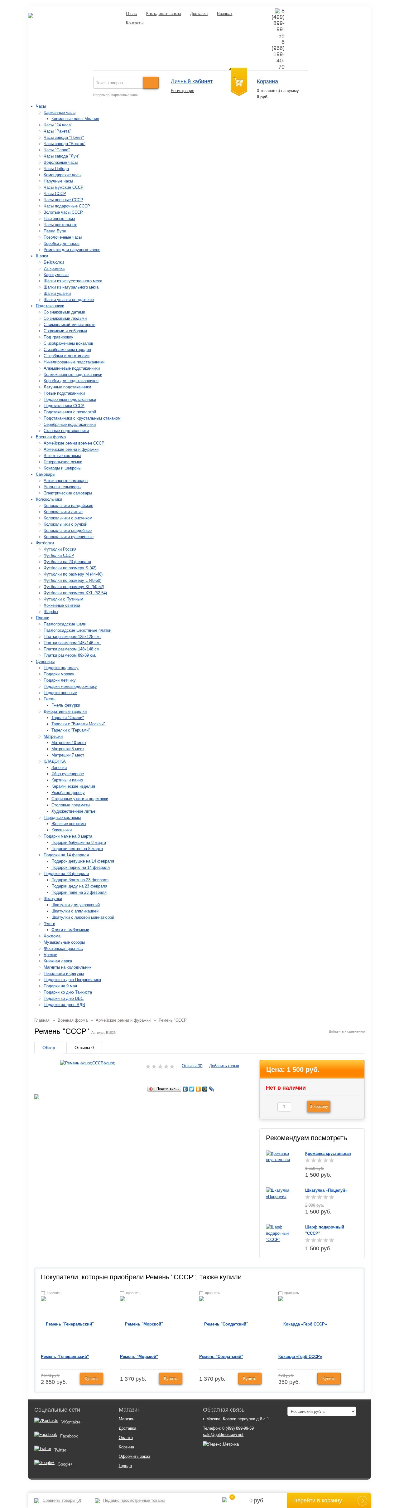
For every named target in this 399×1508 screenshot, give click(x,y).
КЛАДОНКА (55, 761)
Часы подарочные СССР (67, 206)
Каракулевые (56, 274)
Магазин (126, 1419)
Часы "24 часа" (58, 125)
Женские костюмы (68, 823)
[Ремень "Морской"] (141, 1323)
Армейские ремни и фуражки (71, 449)
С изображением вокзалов (68, 343)
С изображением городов (67, 349)
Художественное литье (73, 811)
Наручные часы (58, 181)
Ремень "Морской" (139, 1356)
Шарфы (51, 611)
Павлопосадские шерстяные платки (77, 630)
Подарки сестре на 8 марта (77, 848)
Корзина (267, 81)
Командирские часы (62, 175)
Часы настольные (60, 224)
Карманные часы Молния (75, 118)
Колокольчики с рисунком (68, 518)
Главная (42, 1020)
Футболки (45, 543)
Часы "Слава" (57, 150)
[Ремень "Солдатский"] (223, 1323)
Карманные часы (124, 95)
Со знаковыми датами (64, 312)
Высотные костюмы (62, 455)
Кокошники (61, 830)
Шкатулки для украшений (75, 904)
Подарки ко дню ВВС (64, 998)
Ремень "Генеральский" (65, 1356)
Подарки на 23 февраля (66, 873)
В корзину (319, 1106)
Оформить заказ (134, 1456)
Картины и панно (67, 780)
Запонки (59, 767)
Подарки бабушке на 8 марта (78, 842)
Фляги (49, 923)
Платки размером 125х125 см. (72, 636)
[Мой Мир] (205, 1089)
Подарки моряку (59, 674)
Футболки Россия (60, 549)
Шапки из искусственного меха (73, 281)
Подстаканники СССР (64, 405)
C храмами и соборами (65, 330)
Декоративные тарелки (65, 711)
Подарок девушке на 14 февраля (82, 861)
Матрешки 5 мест (67, 749)
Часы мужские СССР (64, 187)
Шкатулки (53, 898)
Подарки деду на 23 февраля (79, 886)
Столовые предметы (70, 805)
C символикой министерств (69, 324)
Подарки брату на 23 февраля (79, 880)
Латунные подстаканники (67, 387)
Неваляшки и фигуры (64, 973)
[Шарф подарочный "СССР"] (281, 1233)
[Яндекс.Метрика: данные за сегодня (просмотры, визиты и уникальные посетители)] (221, 1444)
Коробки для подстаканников (71, 380)
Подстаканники (50, 306)
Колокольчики (49, 499)
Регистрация (182, 90)
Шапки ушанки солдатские (69, 299)
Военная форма (51, 437)
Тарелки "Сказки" (67, 717)
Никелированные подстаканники (74, 362)
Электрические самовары (68, 493)
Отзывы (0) (192, 1065)
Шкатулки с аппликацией (75, 911)
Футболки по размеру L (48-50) (72, 580)
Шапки (42, 256)
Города (125, 1465)
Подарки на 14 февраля (66, 855)
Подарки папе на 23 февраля (79, 892)
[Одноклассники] (198, 1089)
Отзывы (84, 1047)
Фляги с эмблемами (70, 929)
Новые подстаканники (64, 393)
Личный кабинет (192, 81)
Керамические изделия (73, 786)
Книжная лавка (58, 961)
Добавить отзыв (224, 1065)
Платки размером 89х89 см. (70, 655)
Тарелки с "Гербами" (70, 730)
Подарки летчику (60, 680)
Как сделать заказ (163, 13)
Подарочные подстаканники (70, 399)
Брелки (50, 954)
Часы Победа (56, 168)
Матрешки (53, 736)
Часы (41, 106)
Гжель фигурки (65, 705)
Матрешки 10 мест (68, 742)
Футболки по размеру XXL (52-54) (75, 593)
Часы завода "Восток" (64, 143)
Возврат (224, 13)
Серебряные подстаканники (70, 424)
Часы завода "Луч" (61, 156)
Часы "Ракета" (57, 131)
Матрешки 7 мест (67, 755)
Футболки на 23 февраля (67, 561)
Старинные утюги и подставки (79, 798)
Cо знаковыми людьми (65, 318)
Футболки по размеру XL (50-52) (74, 586)
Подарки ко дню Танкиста (68, 992)
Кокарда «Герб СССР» (300, 1356)
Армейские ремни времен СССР (74, 443)
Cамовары (45, 474)
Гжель (49, 699)
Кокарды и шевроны (62, 468)
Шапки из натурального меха (71, 287)
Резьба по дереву (68, 792)
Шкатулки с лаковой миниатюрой (82, 917)
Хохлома (52, 936)
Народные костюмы (62, 817)
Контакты (134, 23)
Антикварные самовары (66, 480)
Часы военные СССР (63, 199)
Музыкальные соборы (64, 942)
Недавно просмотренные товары (134, 1500)
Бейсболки (54, 262)
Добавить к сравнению (347, 1031)
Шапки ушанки (57, 293)
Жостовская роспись (63, 948)
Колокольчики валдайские (68, 505)
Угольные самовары (62, 486)
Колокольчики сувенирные (69, 536)
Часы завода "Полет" (64, 137)
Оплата (126, 1437)
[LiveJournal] (211, 1089)
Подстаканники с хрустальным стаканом (82, 418)
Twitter (60, 1450)
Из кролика (54, 268)
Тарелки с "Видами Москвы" (78, 724)
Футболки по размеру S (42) (70, 568)
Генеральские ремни (63, 462)
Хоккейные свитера (62, 605)
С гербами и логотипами (66, 355)
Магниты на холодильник (67, 967)
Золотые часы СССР (63, 212)
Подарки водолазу (61, 667)
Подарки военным (60, 692)
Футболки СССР (59, 555)
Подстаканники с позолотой (70, 412)
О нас (131, 13)
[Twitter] (192, 1089)
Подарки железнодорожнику (70, 686)
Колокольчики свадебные (68, 530)
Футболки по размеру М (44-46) (73, 574)
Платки (42, 617)
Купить (91, 1378)
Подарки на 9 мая (60, 986)
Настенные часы (59, 218)
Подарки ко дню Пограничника (72, 979)
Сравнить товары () (62, 1500)
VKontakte (70, 1422)
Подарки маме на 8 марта (68, 836)
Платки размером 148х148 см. (72, 649)
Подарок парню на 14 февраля (80, 867)
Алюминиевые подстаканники (72, 368)
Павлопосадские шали (65, 624)
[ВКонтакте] (185, 1089)
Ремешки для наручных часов (72, 249)
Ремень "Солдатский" (221, 1356)
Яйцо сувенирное (67, 773)
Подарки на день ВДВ (64, 1004)
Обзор (48, 1047)
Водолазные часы (61, 162)
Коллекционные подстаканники (73, 374)
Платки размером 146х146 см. (72, 642)
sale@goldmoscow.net (223, 1434)
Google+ (65, 1464)
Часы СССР (55, 193)
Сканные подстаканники (66, 430)
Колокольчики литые (63, 511)
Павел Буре (55, 231)
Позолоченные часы (63, 237)
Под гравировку (58, 337)
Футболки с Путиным (63, 599)
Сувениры (45, 661)
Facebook (69, 1436)
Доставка (199, 13)
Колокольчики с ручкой (65, 524)
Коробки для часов (61, 243)
